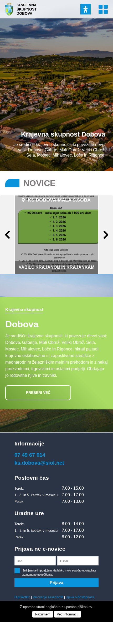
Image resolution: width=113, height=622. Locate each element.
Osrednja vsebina (11, 2)
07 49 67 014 (29, 455)
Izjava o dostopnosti (80, 597)
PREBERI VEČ (38, 392)
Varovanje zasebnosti (48, 597)
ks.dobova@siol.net (39, 463)
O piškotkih (22, 597)
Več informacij (67, 614)
